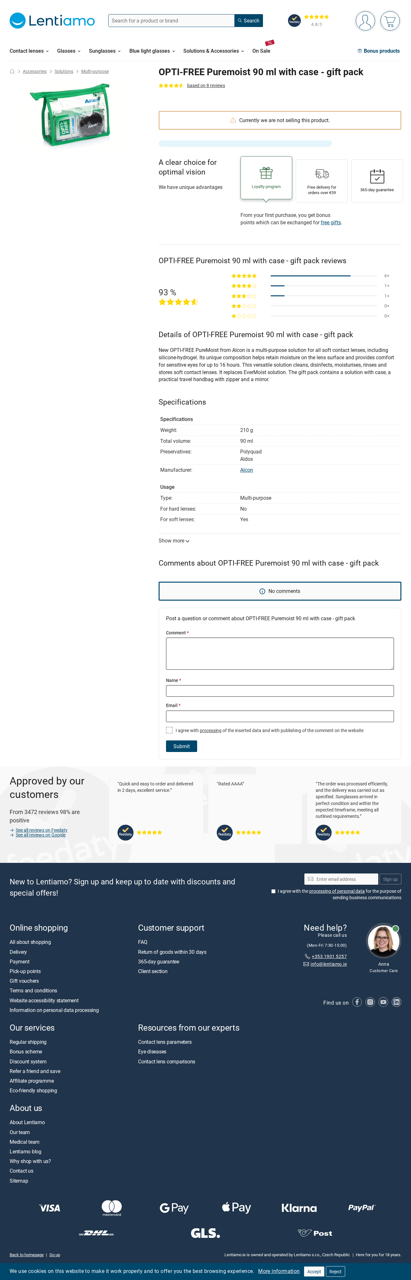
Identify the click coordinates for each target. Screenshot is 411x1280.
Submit (181, 746)
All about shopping (30, 941)
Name (173, 680)
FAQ (142, 941)
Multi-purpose (95, 71)
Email (173, 705)
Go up (54, 1255)
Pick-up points (25, 971)
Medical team (24, 1141)
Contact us (21, 1170)
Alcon (246, 469)
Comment (177, 633)
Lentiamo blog (25, 1151)
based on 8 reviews (206, 85)
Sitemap (19, 1180)
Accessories (35, 71)
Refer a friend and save (35, 1071)
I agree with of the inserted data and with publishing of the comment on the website (269, 730)
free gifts (331, 222)
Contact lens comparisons (166, 1061)
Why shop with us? (30, 1161)
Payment (19, 961)
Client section (153, 971)
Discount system (28, 1061)
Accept (314, 1271)
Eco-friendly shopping (33, 1090)
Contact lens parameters (164, 1041)
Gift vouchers (24, 980)
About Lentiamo (27, 1122)
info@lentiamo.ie (328, 964)
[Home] (12, 71)
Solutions (64, 71)
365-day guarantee (158, 961)
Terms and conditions (33, 990)
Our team (20, 1131)
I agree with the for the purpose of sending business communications (339, 894)
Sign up (390, 879)
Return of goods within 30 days (172, 951)
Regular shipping (28, 1041)
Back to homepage (27, 1255)
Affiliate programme (32, 1080)
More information (279, 1271)
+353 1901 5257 (329, 956)
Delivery (18, 951)
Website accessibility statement (44, 1000)
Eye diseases (152, 1051)
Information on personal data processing (54, 1010)
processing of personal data (337, 891)
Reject (335, 1271)
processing (211, 730)
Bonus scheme (26, 1051)
